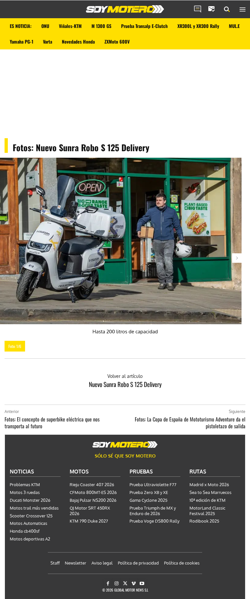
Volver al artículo (125, 376)
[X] (125, 583)
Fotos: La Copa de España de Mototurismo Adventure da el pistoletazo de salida (190, 422)
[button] (227, 9)
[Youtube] (142, 583)
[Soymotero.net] (125, 9)
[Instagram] (116, 583)
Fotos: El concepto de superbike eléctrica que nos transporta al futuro (52, 422)
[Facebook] (108, 583)
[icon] (197, 9)
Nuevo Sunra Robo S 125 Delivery (125, 384)
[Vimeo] (134, 583)
